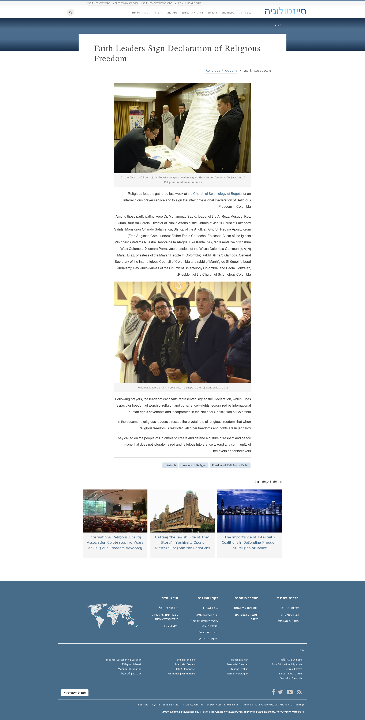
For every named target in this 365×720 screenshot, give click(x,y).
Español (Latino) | (287, 664)
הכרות (212, 12)
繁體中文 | (291, 659)
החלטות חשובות (288, 621)
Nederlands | (290, 673)
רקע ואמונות (207, 598)
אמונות (172, 12)
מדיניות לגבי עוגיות (193, 704)
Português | (181, 673)
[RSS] (299, 692)
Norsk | (237, 673)
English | (186, 659)
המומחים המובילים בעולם (247, 616)
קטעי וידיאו (140, 12)
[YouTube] (289, 692)
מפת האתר (143, 704)
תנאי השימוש (214, 704)
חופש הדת (247, 12)
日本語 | (184, 669)
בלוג (278, 24)
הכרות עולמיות (290, 614)
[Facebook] (273, 692)
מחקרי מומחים (192, 12)
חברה (158, 12)
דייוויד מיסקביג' (208, 639)
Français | (185, 664)
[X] (280, 692)
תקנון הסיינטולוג (207, 632)
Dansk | (239, 659)
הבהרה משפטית (171, 704)
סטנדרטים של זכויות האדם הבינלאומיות (165, 616)
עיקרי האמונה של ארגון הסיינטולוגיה (203, 623)
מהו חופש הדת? (168, 608)
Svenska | (291, 678)
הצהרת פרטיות (231, 704)
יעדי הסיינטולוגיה (207, 614)
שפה (302, 650)
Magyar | (130, 669)
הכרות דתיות (288, 598)
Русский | (131, 673)
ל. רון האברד (210, 608)
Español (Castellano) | (124, 659)
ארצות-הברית (290, 608)
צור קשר (155, 704)
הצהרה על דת (170, 626)
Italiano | (239, 669)
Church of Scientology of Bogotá (217, 193)
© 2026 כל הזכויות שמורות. (273, 704)
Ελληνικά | (132, 664)
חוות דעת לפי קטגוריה (245, 608)
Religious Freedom (221, 70)
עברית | (293, 669)
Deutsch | (237, 664)
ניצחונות (228, 12)
